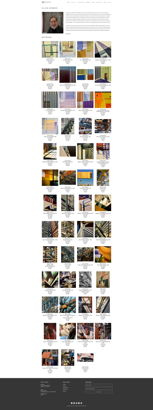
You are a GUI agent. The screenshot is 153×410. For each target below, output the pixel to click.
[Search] (108, 2)
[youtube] (81, 403)
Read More (68, 33)
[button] (74, 2)
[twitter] (74, 403)
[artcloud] (71, 403)
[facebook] (79, 403)
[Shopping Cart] (110, 2)
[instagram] (76, 403)
